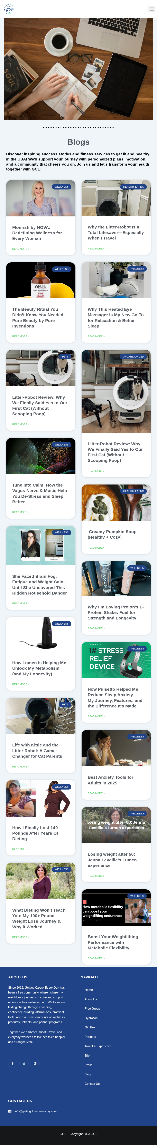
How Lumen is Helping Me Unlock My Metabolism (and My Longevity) (39, 668)
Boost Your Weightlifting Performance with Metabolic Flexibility (113, 942)
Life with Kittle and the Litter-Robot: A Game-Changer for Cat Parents (37, 751)
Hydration (91, 1018)
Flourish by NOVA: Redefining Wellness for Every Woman (37, 233)
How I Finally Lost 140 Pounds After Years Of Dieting (35, 833)
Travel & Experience (98, 1046)
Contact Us (92, 1083)
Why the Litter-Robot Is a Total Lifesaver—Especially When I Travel (116, 233)
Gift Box (90, 1027)
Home (89, 989)
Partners (90, 1036)
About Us (91, 999)
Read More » (20, 248)
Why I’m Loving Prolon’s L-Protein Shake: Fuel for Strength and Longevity (116, 612)
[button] (151, 9)
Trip (87, 1055)
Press (89, 1065)
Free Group (92, 1008)
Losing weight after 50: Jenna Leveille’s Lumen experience (112, 860)
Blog (88, 1074)
